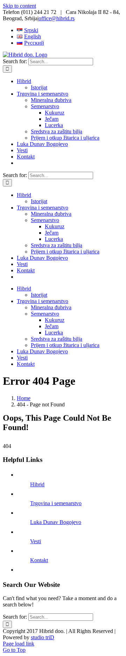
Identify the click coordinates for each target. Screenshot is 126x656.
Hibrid (37, 484)
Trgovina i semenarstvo (56, 503)
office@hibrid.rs (56, 18)
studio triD (42, 637)
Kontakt (39, 560)
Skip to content (19, 6)
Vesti (35, 541)
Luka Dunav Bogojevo (55, 522)
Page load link (18, 644)
